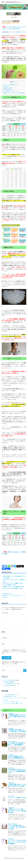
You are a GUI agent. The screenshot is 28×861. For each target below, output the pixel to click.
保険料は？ (6, 86)
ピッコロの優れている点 (9, 585)
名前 (3, 631)
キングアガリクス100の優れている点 (12, 588)
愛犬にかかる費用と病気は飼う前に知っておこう (12, 2)
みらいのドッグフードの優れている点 (13, 583)
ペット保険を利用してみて (10, 683)
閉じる (14, 81)
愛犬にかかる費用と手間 (10, 680)
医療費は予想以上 (7, 89)
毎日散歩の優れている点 (10, 696)
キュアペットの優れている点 (11, 701)
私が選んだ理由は (7, 88)
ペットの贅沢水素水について (11, 694)
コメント (5, 612)
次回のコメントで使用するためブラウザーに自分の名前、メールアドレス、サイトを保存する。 (14, 651)
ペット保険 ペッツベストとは (10, 91)
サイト (3, 644)
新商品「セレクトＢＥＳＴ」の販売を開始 (13, 92)
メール (4, 637)
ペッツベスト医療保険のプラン (11, 84)
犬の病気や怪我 (8, 682)
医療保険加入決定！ (8, 593)
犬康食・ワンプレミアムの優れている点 (13, 586)
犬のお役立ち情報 (5, 23)
